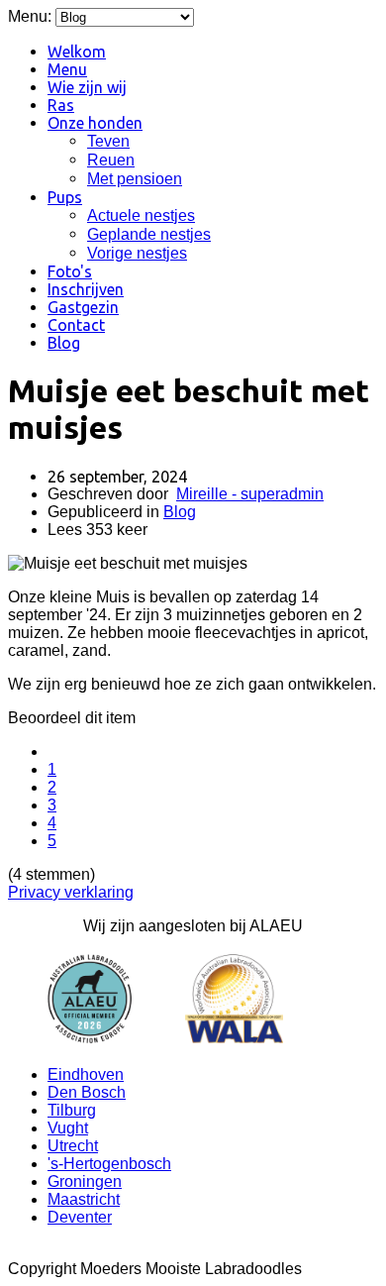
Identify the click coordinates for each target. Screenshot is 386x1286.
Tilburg (72, 1110)
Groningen (85, 1181)
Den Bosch (87, 1092)
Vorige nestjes (137, 253)
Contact (76, 325)
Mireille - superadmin (250, 493)
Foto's (70, 271)
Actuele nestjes (141, 215)
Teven (108, 141)
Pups (65, 197)
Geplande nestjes (149, 234)
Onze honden (95, 123)
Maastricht (84, 1199)
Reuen (111, 160)
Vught (68, 1128)
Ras (61, 105)
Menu (67, 69)
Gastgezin (83, 307)
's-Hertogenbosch (109, 1163)
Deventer (80, 1217)
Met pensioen (134, 178)
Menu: (31, 16)
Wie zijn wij (87, 87)
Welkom (77, 51)
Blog (64, 343)
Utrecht (73, 1145)
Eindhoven (86, 1074)
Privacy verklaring (71, 892)
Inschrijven (86, 289)
